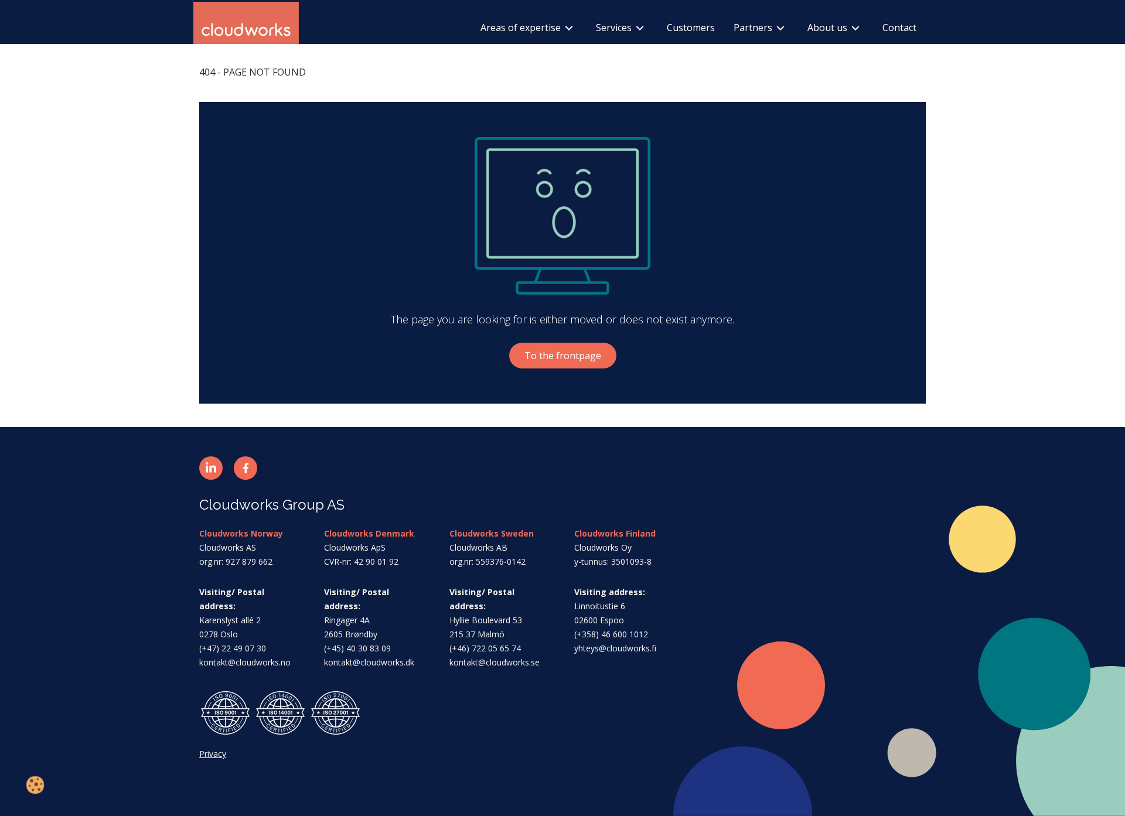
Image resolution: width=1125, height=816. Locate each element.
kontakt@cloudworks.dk (369, 662)
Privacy (212, 753)
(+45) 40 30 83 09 (357, 648)
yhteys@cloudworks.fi (615, 648)
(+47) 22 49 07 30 (232, 648)
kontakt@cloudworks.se (494, 662)
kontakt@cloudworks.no (245, 662)
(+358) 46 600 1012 (611, 634)
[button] (211, 468)
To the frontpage (562, 355)
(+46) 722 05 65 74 (485, 648)
